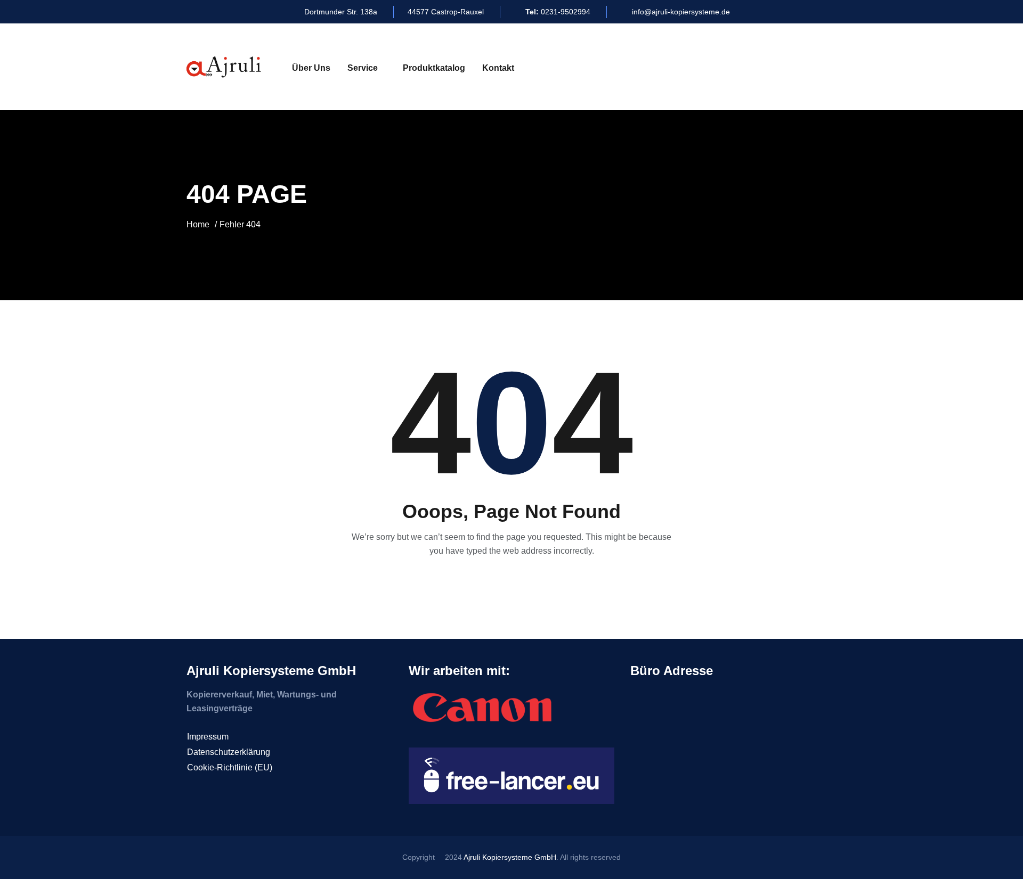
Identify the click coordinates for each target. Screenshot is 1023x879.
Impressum (208, 736)
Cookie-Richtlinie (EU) (229, 767)
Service (362, 67)
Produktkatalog (434, 67)
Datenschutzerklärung (228, 752)
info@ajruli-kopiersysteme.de (681, 11)
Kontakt (498, 67)
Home (197, 224)
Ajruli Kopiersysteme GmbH (510, 857)
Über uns (311, 67)
